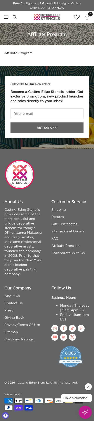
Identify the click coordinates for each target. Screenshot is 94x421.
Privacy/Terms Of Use (22, 325)
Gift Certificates (64, 224)
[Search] (15, 17)
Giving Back (14, 317)
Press (8, 310)
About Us (12, 296)
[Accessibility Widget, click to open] (5, 415)
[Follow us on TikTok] (72, 328)
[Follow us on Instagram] (54, 328)
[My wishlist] (76, 17)
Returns (57, 217)
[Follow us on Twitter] (72, 337)
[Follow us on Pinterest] (81, 328)
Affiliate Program (65, 246)
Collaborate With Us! (68, 253)
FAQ (55, 238)
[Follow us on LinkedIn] (63, 337)
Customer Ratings (18, 339)
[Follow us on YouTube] (54, 337)
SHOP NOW (55, 7)
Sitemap (11, 332)
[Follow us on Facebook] (63, 328)
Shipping (58, 209)
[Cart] (87, 17)
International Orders (67, 231)
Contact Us (13, 303)
